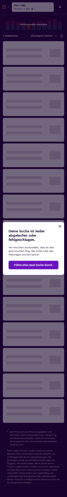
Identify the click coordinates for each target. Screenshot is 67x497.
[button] (60, 226)
